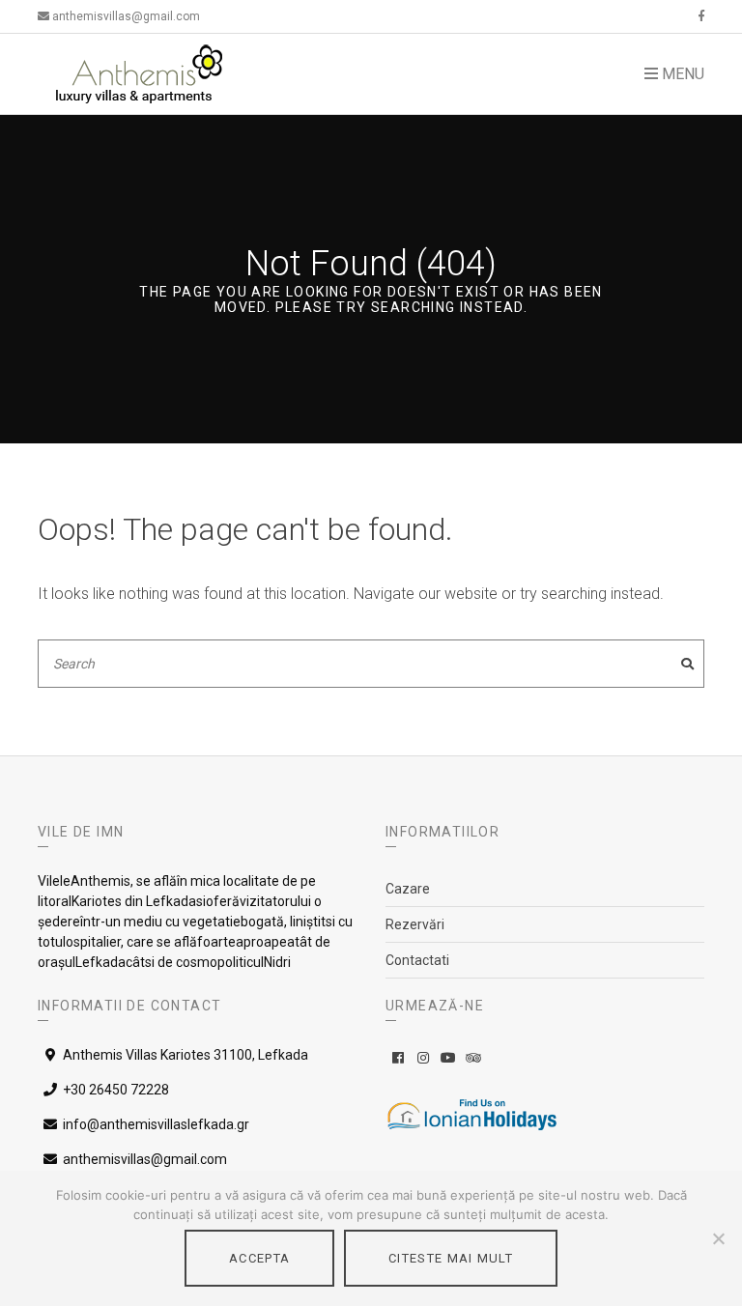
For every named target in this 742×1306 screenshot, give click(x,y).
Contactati (417, 960)
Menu (681, 74)
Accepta (259, 1258)
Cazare (407, 888)
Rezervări (414, 924)
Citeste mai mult (450, 1258)
